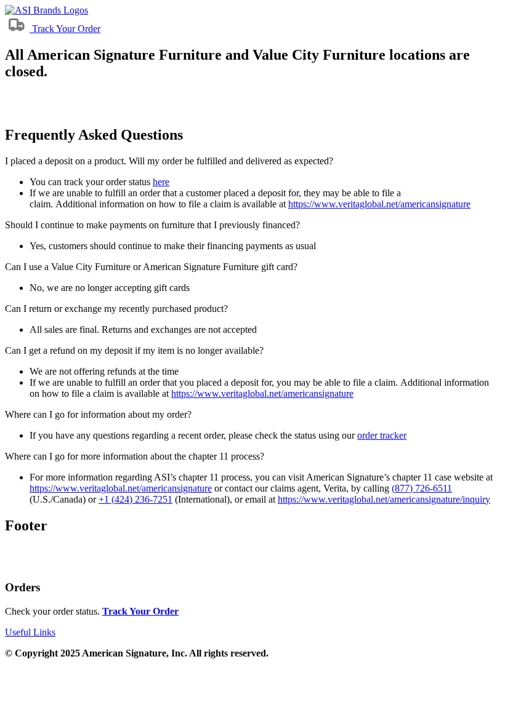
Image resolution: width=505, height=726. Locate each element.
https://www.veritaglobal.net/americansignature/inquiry (384, 499)
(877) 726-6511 (422, 488)
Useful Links (30, 632)
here (161, 182)
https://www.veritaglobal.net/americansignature (379, 204)
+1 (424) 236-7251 (135, 499)
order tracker (381, 435)
